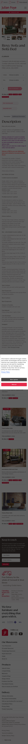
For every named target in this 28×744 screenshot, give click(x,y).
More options (14, 379)
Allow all (14, 384)
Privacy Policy (5, 372)
